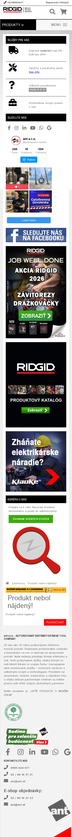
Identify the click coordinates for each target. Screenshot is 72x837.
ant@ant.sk (18, 781)
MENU (56, 24)
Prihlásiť (64, 2)
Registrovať (52, 2)
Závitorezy (18, 583)
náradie (25, 653)
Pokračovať (55, 622)
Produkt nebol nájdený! (42, 583)
